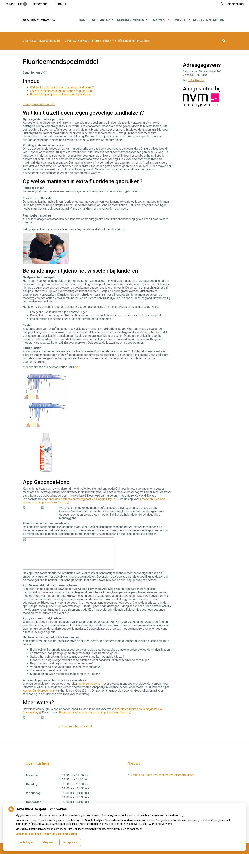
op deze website (89, 683)
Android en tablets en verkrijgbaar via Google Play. (80, 499)
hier (77, 367)
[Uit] (26, 4)
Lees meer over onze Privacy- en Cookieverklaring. (47, 833)
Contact (179, 20)
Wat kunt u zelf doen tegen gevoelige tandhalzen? (62, 87)
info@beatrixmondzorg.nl (134, 40)
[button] (223, 41)
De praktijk (101, 20)
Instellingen (27, 842)
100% (58, 4)
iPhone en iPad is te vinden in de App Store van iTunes (93, 712)
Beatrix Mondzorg (39, 20)
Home (83, 20)
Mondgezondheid (130, 20)
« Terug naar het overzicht (39, 104)
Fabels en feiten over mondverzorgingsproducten (162, 775)
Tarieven (158, 20)
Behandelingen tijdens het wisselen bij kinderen (60, 94)
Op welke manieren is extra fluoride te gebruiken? (61, 91)
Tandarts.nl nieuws (208, 20)
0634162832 (196, 80)
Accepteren (70, 842)
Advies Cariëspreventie (38, 690)
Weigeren (48, 842)
